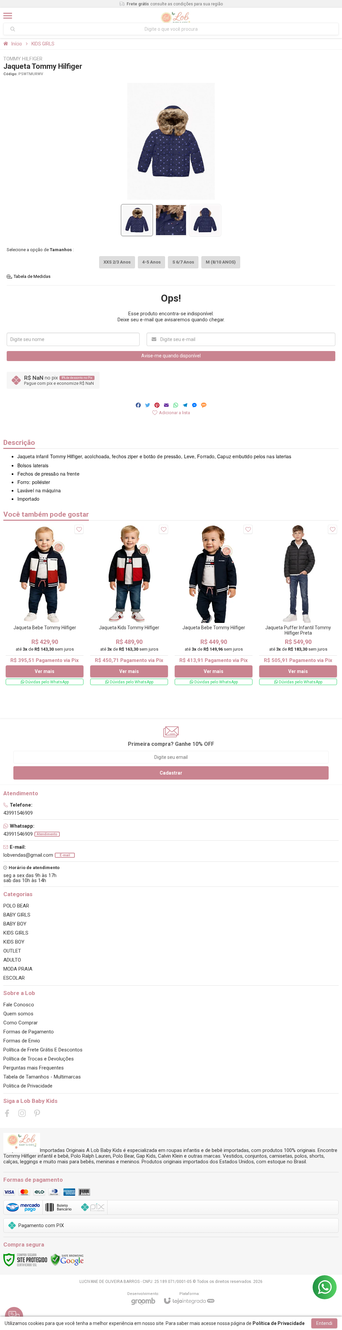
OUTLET (12, 951)
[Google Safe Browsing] (67, 1260)
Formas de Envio (21, 1041)
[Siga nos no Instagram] (22, 1113)
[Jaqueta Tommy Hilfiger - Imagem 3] (205, 220)
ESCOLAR (14, 978)
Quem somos (18, 1014)
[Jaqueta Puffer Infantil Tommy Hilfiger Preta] (298, 605)
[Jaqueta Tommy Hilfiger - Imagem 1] (137, 220)
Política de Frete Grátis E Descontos (42, 1050)
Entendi (324, 1323)
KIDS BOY (13, 942)
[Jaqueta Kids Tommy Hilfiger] (129, 605)
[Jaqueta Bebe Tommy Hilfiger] (45, 605)
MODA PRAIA (17, 969)
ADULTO (12, 960)
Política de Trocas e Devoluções (38, 1059)
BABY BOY (14, 924)
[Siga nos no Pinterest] (37, 1113)
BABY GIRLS (16, 915)
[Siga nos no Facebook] (7, 1113)
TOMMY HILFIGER (22, 58)
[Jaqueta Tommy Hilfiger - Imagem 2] (171, 220)
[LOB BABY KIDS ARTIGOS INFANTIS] (175, 15)
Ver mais (44, 671)
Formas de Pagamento (28, 1032)
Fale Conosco (18, 1005)
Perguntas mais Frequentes (33, 1068)
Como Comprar (20, 1023)
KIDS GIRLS (42, 43)
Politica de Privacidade (27, 1086)
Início (16, 43)
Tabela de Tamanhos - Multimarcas (42, 1077)
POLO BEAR (16, 906)
